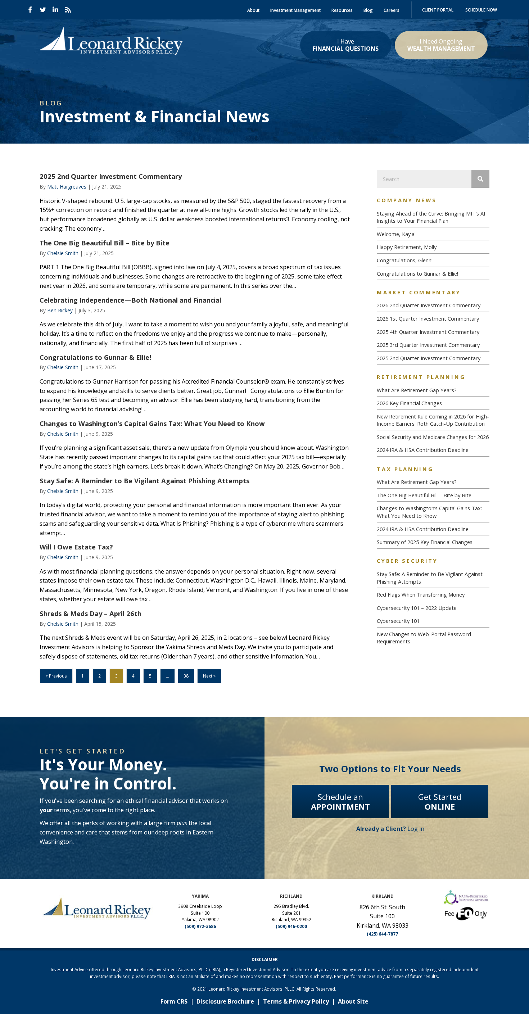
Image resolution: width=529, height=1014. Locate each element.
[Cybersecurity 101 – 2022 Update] (433, 608)
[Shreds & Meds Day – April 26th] (195, 635)
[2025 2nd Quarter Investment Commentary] (195, 202)
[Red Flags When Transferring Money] (433, 594)
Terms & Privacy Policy (296, 1001)
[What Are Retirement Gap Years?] (433, 390)
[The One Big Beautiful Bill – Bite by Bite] (195, 264)
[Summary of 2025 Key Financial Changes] (433, 542)
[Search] (480, 179)
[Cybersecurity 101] (433, 621)
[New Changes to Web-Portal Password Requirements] (433, 638)
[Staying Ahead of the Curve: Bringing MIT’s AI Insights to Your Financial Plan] (433, 217)
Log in (390, 829)
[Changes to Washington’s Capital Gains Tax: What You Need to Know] (195, 445)
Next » (209, 676)
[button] (30, 9)
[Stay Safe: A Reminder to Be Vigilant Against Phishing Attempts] (195, 507)
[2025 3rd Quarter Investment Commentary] (433, 345)
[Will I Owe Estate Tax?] (195, 573)
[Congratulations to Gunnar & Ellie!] (195, 383)
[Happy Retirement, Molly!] (433, 247)
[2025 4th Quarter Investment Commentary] (433, 332)
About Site (353, 1001)
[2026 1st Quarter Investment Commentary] (433, 318)
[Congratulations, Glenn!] (433, 260)
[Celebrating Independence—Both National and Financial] (195, 322)
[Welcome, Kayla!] (433, 234)
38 (186, 676)
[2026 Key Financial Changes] (433, 403)
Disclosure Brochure (225, 1001)
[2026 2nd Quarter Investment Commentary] (433, 305)
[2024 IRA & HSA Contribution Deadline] (433, 450)
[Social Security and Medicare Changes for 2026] (433, 437)
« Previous (56, 676)
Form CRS (173, 1001)
